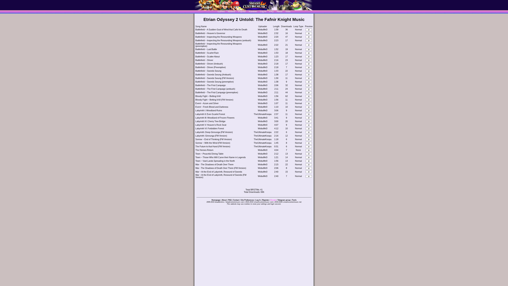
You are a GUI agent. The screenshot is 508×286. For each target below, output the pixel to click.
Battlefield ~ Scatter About (207, 56)
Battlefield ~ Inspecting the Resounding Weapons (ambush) (223, 40)
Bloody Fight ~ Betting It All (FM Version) (214, 100)
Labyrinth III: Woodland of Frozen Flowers (214, 118)
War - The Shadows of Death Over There (214, 164)
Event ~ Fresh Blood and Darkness (211, 107)
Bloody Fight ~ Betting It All (208, 96)
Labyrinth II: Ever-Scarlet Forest (210, 114)
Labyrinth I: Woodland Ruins (208, 110)
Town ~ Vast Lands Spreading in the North (215, 161)
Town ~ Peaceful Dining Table (209, 154)
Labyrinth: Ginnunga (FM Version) (211, 136)
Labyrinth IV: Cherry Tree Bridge (210, 121)
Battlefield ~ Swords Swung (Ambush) (213, 74)
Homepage (216, 200)
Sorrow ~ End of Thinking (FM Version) (213, 139)
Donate (273, 200)
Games (221, 11)
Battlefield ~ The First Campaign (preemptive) (216, 92)
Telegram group (284, 200)
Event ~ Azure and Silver (207, 103)
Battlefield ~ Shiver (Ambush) (209, 64)
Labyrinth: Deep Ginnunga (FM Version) (214, 132)
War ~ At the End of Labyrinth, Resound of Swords (218, 172)
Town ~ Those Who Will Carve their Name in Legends (220, 157)
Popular (242, 11)
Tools (288, 11)
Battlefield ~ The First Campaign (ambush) (215, 89)
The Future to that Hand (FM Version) (212, 146)
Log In (258, 200)
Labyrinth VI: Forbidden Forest (209, 128)
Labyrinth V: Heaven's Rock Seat (210, 125)
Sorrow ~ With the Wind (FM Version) (212, 143)
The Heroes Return (204, 150)
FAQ (271, 11)
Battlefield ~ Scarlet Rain (207, 53)
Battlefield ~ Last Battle (206, 49)
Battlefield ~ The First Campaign (210, 85)
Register (265, 200)
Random (253, 11)
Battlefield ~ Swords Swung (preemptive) (214, 82)
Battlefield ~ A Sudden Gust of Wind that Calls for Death (221, 29)
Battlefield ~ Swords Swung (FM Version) (214, 78)
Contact (236, 200)
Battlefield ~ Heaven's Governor (210, 33)
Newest (231, 11)
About (279, 11)
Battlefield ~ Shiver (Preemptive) (210, 67)
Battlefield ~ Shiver (204, 60)
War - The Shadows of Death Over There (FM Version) (220, 168)
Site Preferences (247, 200)
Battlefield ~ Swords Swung (208, 71)
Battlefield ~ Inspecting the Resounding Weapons (218, 37)
